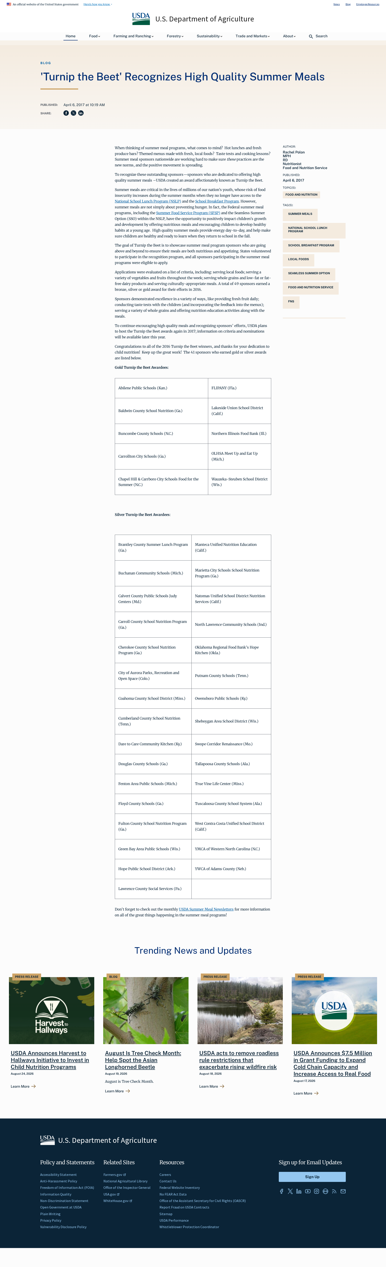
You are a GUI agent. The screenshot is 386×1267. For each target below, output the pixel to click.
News (337, 4)
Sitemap (165, 1214)
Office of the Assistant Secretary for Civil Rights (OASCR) (202, 1200)
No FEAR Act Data (173, 1194)
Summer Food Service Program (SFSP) (188, 213)
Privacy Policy (50, 1220)
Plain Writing (50, 1214)
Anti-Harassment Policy (58, 1181)
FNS (291, 301)
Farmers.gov (112, 1174)
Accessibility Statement (58, 1174)
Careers (165, 1174)
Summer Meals (300, 214)
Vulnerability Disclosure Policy (63, 1227)
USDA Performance (174, 1220)
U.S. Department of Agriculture (204, 18)
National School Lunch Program (307, 229)
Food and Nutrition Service (310, 287)
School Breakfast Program (217, 201)
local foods (298, 259)
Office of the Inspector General (127, 1187)
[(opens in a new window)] (281, 1191)
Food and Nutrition (301, 194)
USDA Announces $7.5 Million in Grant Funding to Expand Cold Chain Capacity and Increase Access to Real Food (333, 1063)
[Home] (141, 24)
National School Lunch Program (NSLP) (148, 201)
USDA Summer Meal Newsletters (206, 909)
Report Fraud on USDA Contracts (184, 1207)
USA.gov (109, 1194)
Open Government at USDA (61, 1207)
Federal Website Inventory (179, 1187)
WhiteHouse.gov (115, 1200)
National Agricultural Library (125, 1181)
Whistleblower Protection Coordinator (189, 1227)
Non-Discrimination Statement (64, 1200)
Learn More (20, 1087)
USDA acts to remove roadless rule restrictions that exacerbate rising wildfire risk (239, 1060)
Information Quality (55, 1194)
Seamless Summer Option (309, 273)
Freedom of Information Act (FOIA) (67, 1187)
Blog (348, 4)
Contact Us (167, 1181)
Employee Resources (367, 4)
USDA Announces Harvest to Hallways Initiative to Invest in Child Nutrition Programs (50, 1060)
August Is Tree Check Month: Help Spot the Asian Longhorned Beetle (143, 1060)
